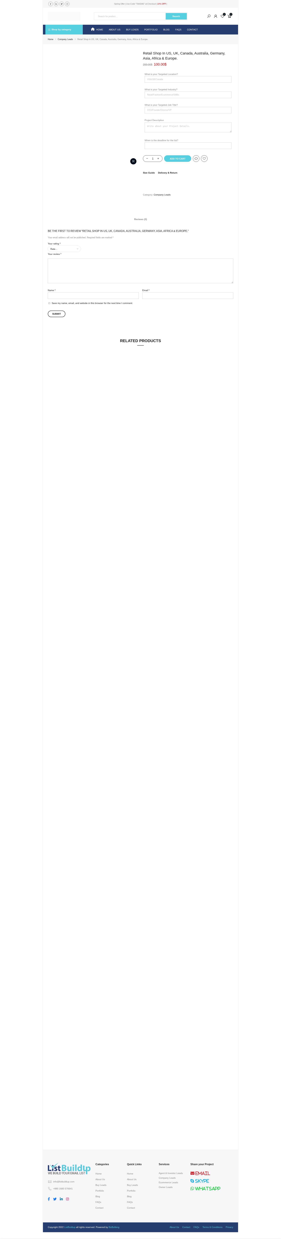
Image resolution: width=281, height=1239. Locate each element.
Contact (192, 29)
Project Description (154, 120)
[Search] (209, 16)
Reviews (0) (140, 219)
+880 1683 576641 (63, 1188)
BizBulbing (114, 1227)
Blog (166, 29)
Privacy (229, 1227)
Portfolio (151, 29)
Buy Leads (132, 29)
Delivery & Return (167, 172)
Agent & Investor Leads (171, 1173)
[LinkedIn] (62, 1199)
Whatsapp (207, 1188)
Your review (54, 254)
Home (99, 29)
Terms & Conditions (212, 1227)
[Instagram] (68, 1199)
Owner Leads (166, 1187)
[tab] (140, 219)
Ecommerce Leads (168, 1182)
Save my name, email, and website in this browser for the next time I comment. (92, 303)
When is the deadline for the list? (161, 140)
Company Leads (65, 39)
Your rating (54, 243)
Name (51, 290)
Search (176, 16)
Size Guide (149, 172)
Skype (201, 1181)
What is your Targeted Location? (161, 74)
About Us (114, 29)
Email (145, 290)
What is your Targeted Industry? (161, 89)
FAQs (178, 29)
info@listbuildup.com (63, 1181)
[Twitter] (55, 1199)
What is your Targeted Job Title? (161, 105)
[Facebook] (49, 1199)
